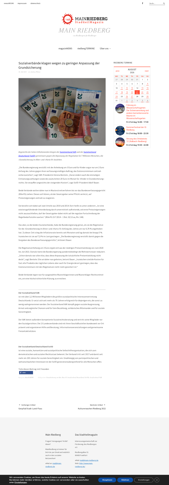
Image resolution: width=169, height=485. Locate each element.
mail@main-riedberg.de (89, 460)
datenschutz (35, 3)
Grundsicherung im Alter (53, 377)
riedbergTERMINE (86, 48)
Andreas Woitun (35, 72)
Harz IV (64, 377)
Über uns (104, 48)
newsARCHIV (9, 3)
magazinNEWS (65, 48)
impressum (22, 3)
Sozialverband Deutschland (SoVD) (78, 377)
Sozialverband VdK (68, 152)
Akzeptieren (107, 480)
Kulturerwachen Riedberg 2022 (92, 407)
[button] (26, 372)
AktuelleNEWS (29, 377)
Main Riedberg (84, 29)
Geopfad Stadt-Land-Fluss (30, 407)
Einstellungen (21, 482)
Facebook (142, 3)
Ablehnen (125, 480)
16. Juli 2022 (22, 72)
